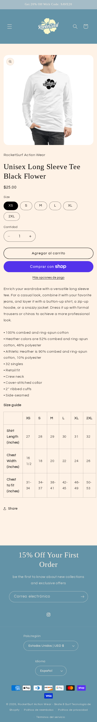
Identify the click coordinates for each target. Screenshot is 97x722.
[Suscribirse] (82, 596)
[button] (9, 26)
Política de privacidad (73, 710)
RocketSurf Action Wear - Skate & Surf (44, 704)
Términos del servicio (50, 717)
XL (70, 205)
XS (11, 205)
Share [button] (13, 508)
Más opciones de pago (48, 277)
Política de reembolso (38, 710)
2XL (12, 216)
